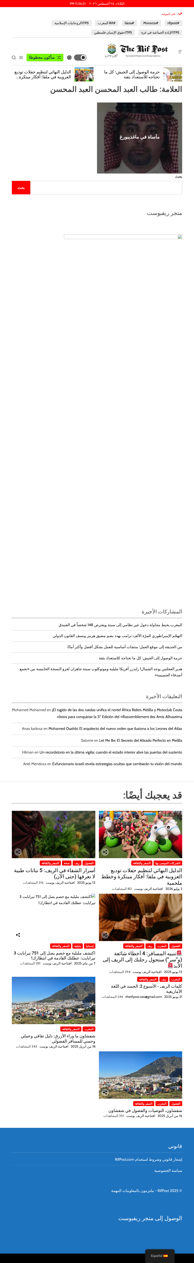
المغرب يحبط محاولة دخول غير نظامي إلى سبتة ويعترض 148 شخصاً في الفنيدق (120, 625)
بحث (178, 176)
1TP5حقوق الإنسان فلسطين (113, 32)
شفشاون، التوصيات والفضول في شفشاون (145, 1110)
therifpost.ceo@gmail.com (143, 997)
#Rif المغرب (106, 23)
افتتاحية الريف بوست (148, 889)
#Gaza (129, 23)
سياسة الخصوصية (168, 1170)
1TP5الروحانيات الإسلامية (71, 23)
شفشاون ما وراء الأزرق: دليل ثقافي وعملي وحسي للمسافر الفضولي (58, 1038)
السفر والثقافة (141, 863)
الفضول (88, 863)
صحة (67, 863)
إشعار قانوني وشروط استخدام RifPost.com (148, 1159)
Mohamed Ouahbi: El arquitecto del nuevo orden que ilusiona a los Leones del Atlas (115, 728)
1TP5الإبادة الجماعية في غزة (160, 32)
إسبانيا (89, 946)
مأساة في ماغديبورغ (140, 137)
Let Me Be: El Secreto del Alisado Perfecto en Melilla (140, 740)
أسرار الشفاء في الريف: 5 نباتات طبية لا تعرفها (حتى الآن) (54, 873)
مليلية (77, 946)
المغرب (161, 946)
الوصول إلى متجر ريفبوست (150, 1218)
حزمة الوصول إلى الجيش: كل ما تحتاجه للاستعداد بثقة (132, 74)
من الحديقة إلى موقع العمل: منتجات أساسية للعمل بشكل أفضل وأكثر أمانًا (124, 647)
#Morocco (150, 23)
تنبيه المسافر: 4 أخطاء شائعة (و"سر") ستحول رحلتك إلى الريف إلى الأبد (142, 960)
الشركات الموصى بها (167, 863)
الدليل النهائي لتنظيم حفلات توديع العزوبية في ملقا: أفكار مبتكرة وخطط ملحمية (42, 77)
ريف (77, 863)
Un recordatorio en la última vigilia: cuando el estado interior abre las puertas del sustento (111, 752)
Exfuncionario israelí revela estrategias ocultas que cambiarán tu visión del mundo (117, 764)
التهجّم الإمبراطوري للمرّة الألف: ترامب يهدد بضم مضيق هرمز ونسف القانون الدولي (117, 636)
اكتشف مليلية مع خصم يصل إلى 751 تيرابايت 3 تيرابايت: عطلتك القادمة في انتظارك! (54, 956)
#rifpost (173, 23)
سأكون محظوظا (42, 57)
